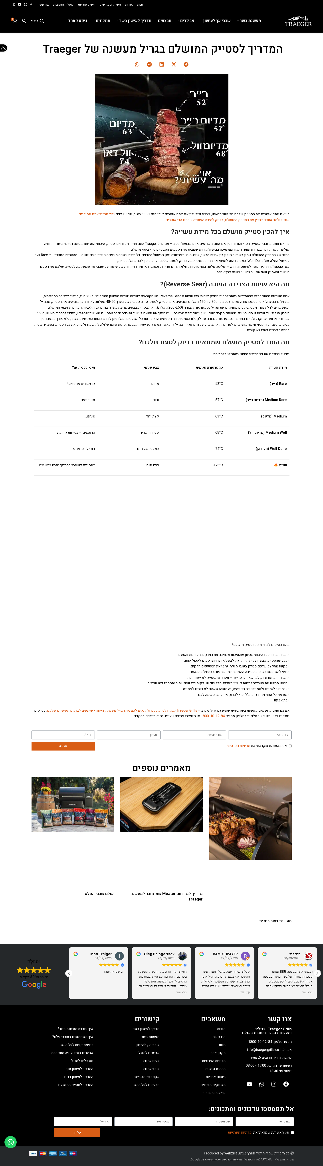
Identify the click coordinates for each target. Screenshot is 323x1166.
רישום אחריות (216, 1077)
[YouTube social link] (20, 5)
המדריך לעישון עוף (79, 1069)
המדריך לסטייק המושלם (75, 1085)
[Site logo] (298, 20)
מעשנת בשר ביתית (275, 921)
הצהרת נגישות (215, 1069)
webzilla (230, 1153)
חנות (222, 1045)
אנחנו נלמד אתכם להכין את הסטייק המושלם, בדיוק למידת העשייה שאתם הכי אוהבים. (227, 220)
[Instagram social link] (25, 5)
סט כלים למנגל (82, 1061)
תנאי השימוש (213, 1159)
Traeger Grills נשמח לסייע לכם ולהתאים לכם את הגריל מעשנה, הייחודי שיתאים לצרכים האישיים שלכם (122, 710)
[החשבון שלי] (23, 20)
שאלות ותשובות (214, 1093)
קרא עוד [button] (182, 992)
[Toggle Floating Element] (10, 1142)
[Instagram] (273, 1084)
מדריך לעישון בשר (146, 1029)
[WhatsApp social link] (14, 5)
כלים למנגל (151, 1061)
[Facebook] (286, 1084)
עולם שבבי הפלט (99, 894)
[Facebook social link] (31, 5)
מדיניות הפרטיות (238, 746)
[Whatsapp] (261, 1084)
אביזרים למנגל (149, 1053)
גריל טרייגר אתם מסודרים (97, 214)
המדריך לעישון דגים (78, 1077)
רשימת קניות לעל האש (76, 1045)
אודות (221, 1029)
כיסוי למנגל (151, 1069)
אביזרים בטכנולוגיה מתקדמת (72, 1053)
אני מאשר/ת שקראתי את (257, 746)
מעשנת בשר (150, 1037)
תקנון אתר (218, 1053)
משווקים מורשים (213, 1085)
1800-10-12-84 (213, 716)
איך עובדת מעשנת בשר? (75, 1029)
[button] (186, 64)
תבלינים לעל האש (146, 1085)
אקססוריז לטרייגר (146, 1077)
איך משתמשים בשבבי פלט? (72, 1037)
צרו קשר (219, 1037)
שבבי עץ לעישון (147, 1045)
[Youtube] (249, 1084)
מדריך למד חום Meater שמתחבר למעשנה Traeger (167, 896)
